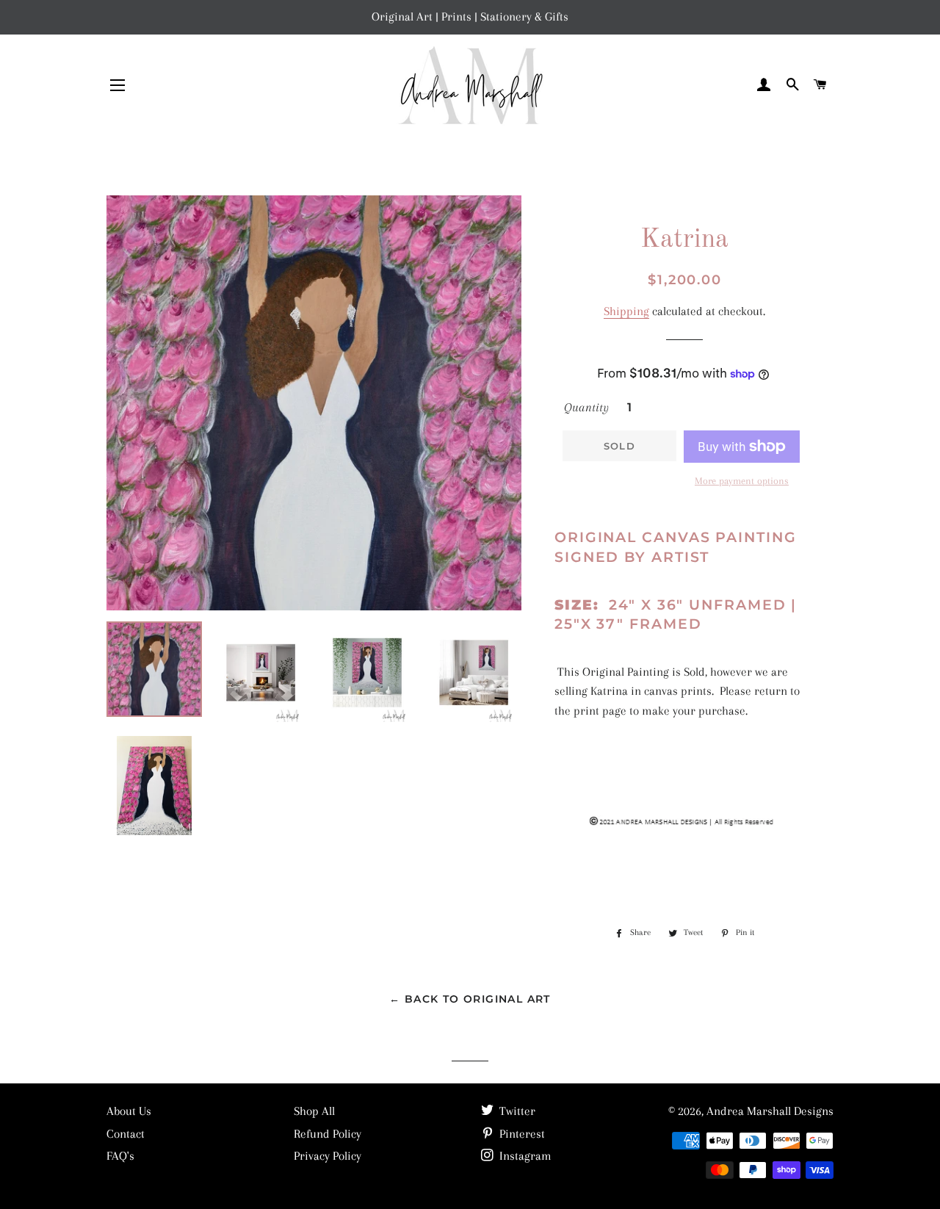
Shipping (626, 311)
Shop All (314, 1111)
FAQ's (120, 1156)
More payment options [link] (742, 480)
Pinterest (520, 1134)
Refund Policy (327, 1134)
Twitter (515, 1111)
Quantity (586, 407)
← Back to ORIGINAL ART (470, 999)
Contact (125, 1134)
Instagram (524, 1156)
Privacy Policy (327, 1156)
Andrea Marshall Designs (770, 1111)
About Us (128, 1111)
